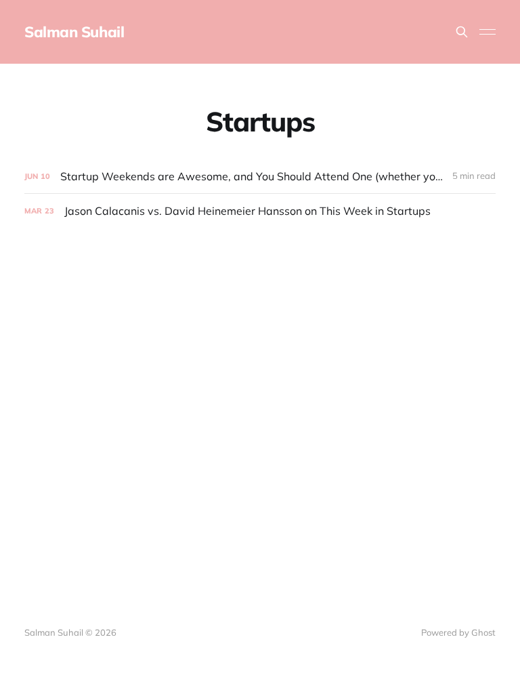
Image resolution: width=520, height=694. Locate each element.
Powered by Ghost (458, 632)
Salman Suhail (74, 31)
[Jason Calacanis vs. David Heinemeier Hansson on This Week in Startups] (260, 211)
